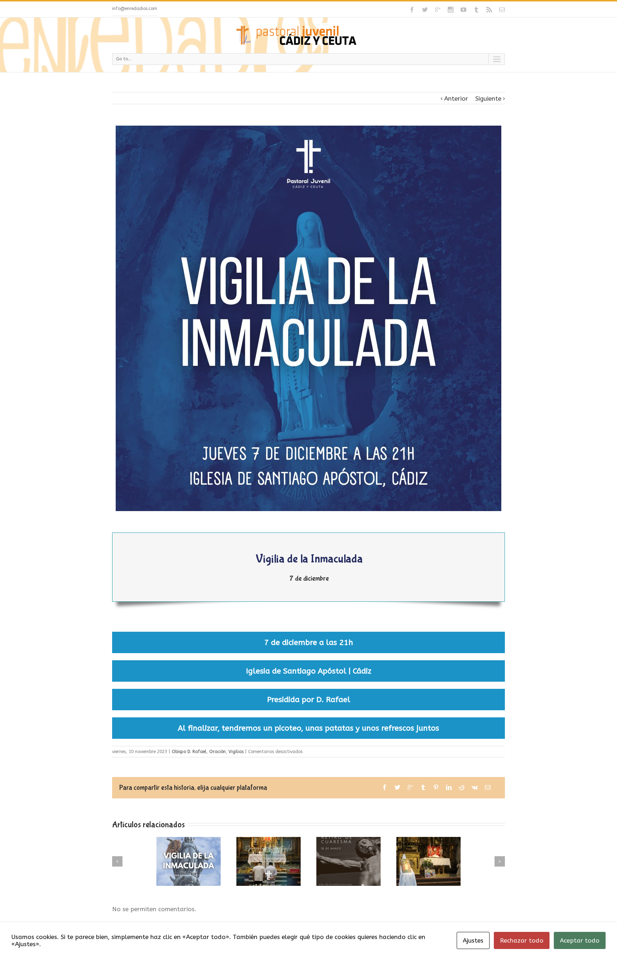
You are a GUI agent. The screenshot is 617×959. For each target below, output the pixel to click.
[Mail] (502, 9)
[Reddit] (462, 787)
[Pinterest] (436, 787)
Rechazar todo (521, 940)
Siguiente (488, 98)
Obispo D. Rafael (189, 751)
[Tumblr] (476, 9)
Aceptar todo (580, 940)
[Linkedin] (449, 787)
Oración (217, 751)
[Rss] (489, 9)
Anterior (456, 98)
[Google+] (438, 9)
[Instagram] (450, 9)
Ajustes (473, 940)
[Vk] (475, 787)
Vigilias (236, 751)
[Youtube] (463, 9)
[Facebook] (412, 9)
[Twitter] (425, 9)
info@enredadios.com (134, 8)
